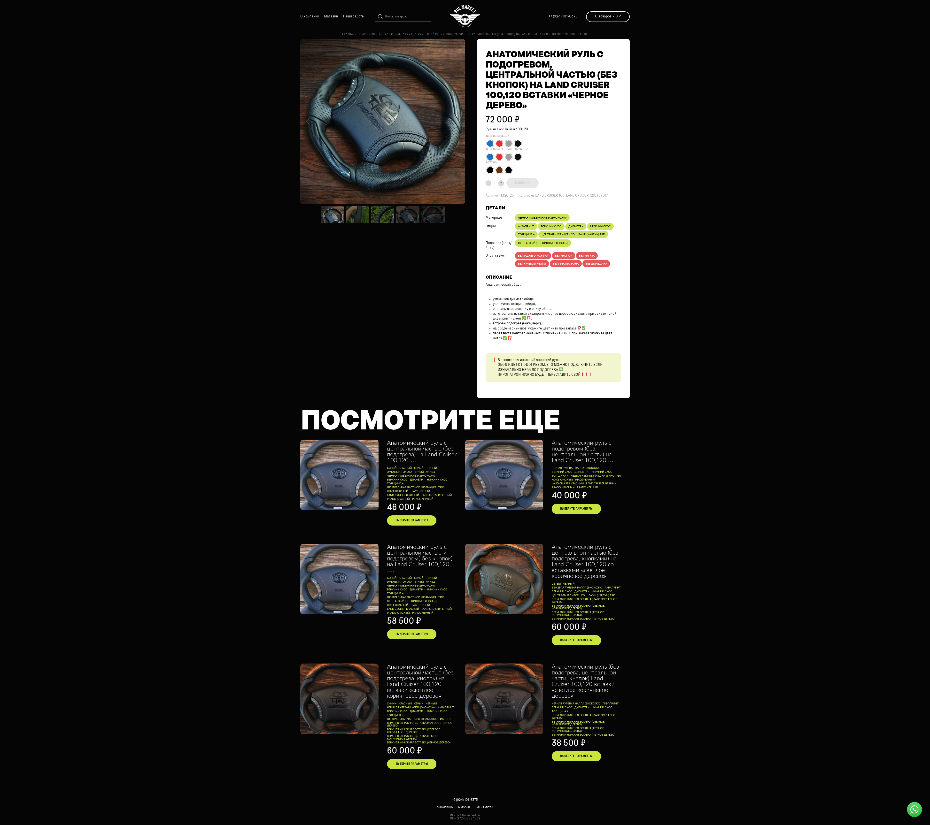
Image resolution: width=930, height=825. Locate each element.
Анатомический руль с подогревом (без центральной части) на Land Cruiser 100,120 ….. (584, 451)
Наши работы (353, 16)
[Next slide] (457, 121)
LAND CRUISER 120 (580, 196)
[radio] (490, 143)
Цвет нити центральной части (506, 149)
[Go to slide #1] (332, 214)
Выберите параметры (411, 520)
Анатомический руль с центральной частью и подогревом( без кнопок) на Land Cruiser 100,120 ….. (419, 558)
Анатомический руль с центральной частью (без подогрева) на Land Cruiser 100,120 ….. (421, 451)
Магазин (331, 16)
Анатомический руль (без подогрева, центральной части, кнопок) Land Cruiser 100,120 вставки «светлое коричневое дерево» (585, 681)
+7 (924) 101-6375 (563, 16)
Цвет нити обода (497, 136)
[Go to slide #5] (433, 214)
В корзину (522, 183)
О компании (309, 16)
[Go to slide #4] (407, 214)
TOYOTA (603, 196)
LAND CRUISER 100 (550, 196)
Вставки (491, 162)
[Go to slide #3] (382, 214)
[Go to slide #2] (357, 214)
